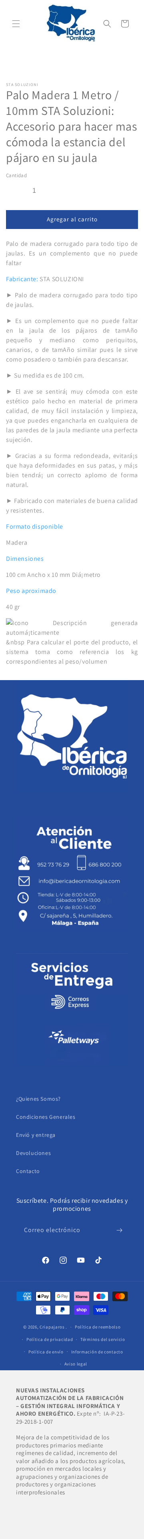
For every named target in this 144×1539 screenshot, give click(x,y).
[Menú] (16, 24)
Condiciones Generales (46, 1116)
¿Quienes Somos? (38, 1098)
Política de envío (46, 1352)
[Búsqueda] (107, 24)
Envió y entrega (36, 1134)
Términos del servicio (102, 1339)
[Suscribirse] (119, 1230)
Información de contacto (97, 1352)
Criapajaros (52, 1327)
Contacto (28, 1171)
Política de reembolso (98, 1327)
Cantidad (16, 175)
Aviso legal (76, 1364)
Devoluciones (33, 1153)
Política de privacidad (49, 1339)
